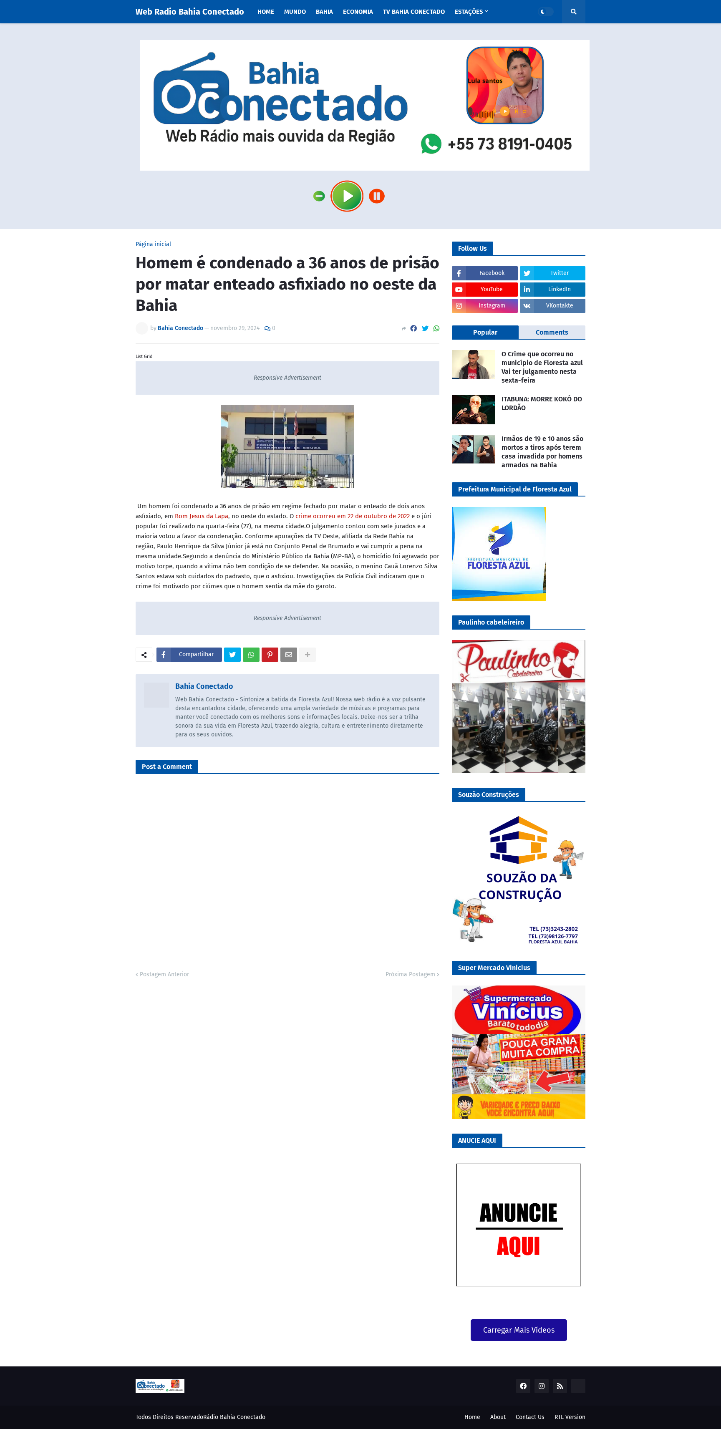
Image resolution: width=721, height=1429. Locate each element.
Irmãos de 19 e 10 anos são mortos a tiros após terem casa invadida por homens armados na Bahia (542, 452)
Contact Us (530, 1417)
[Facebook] (413, 328)
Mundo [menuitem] (295, 11)
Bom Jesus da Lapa (201, 516)
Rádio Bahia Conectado (234, 1417)
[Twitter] (425, 328)
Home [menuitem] (265, 11)
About (498, 1417)
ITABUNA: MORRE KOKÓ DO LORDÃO (542, 403)
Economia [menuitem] (358, 11)
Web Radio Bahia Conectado (190, 12)
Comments (552, 332)
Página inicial (153, 244)
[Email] (288, 655)
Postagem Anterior (164, 974)
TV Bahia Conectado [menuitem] (414, 11)
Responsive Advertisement (287, 377)
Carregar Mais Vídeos (519, 1330)
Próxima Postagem (410, 974)
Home (472, 1417)
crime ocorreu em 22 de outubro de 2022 (352, 516)
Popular (485, 332)
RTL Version (570, 1417)
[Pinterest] (270, 655)
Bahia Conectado (204, 686)
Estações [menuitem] (469, 11)
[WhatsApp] (436, 328)
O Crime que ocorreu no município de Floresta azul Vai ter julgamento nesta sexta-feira (542, 367)
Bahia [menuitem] (324, 11)
